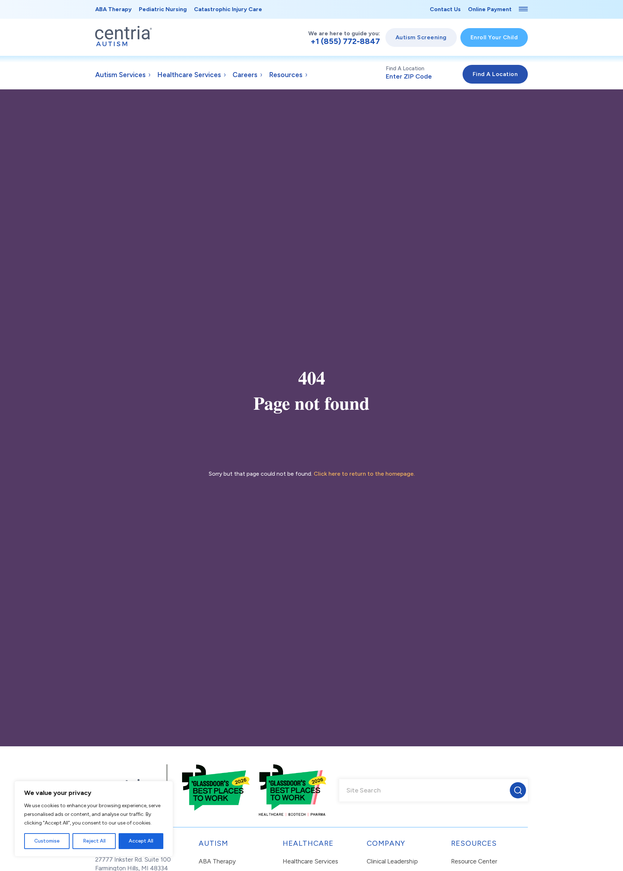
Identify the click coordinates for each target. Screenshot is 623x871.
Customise (46, 841)
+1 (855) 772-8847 (345, 41)
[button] (518, 790)
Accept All (141, 841)
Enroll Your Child (494, 37)
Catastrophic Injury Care (228, 9)
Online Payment (490, 9)
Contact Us (445, 9)
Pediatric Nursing (163, 9)
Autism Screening (421, 37)
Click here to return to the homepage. (364, 473)
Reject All (94, 841)
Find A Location (405, 68)
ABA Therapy (113, 9)
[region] (93, 819)
